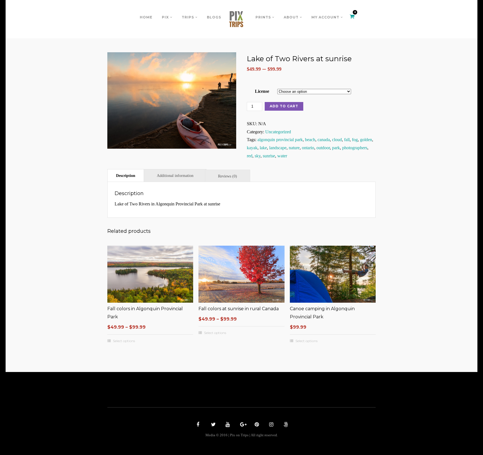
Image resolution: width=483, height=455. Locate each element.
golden (366, 139)
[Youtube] (227, 425)
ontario (308, 147)
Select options (124, 341)
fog (355, 139)
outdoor (323, 147)
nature (294, 147)
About (291, 17)
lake (263, 147)
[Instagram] (270, 425)
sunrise (269, 155)
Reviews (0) (227, 176)
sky (258, 155)
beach (310, 139)
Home (146, 17)
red (249, 155)
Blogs (214, 17)
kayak (252, 147)
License (262, 91)
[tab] (125, 175)
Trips (188, 17)
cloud (337, 139)
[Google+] (241, 425)
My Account (325, 17)
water (282, 155)
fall (347, 139)
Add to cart (284, 106)
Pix (165, 17)
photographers (354, 147)
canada (324, 139)
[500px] (285, 425)
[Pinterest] (256, 425)
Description (125, 176)
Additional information (175, 176)
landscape (278, 147)
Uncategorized (278, 131)
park (336, 147)
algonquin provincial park (280, 139)
